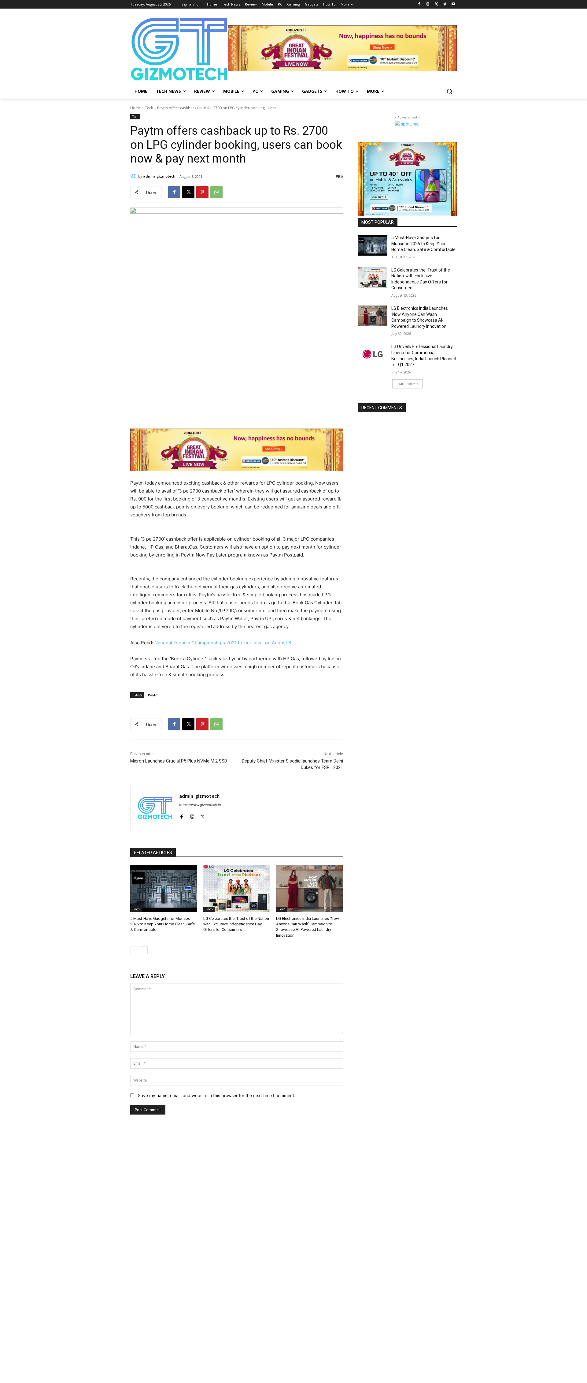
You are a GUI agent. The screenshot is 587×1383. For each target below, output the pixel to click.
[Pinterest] (202, 192)
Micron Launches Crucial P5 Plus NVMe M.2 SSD (178, 761)
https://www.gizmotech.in (200, 805)
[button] (449, 91)
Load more (405, 383)
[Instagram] (427, 4)
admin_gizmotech (159, 176)
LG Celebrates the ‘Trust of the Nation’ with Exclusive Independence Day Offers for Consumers (236, 924)
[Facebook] (419, 4)
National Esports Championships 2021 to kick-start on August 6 (222, 643)
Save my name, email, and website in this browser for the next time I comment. (216, 1095)
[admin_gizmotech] (134, 176)
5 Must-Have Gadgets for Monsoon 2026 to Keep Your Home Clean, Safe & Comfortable (162, 924)
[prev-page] (134, 950)
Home (135, 108)
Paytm (153, 695)
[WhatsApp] (216, 192)
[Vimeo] (444, 4)
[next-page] (144, 950)
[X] (436, 4)
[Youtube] (453, 4)
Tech (149, 108)
